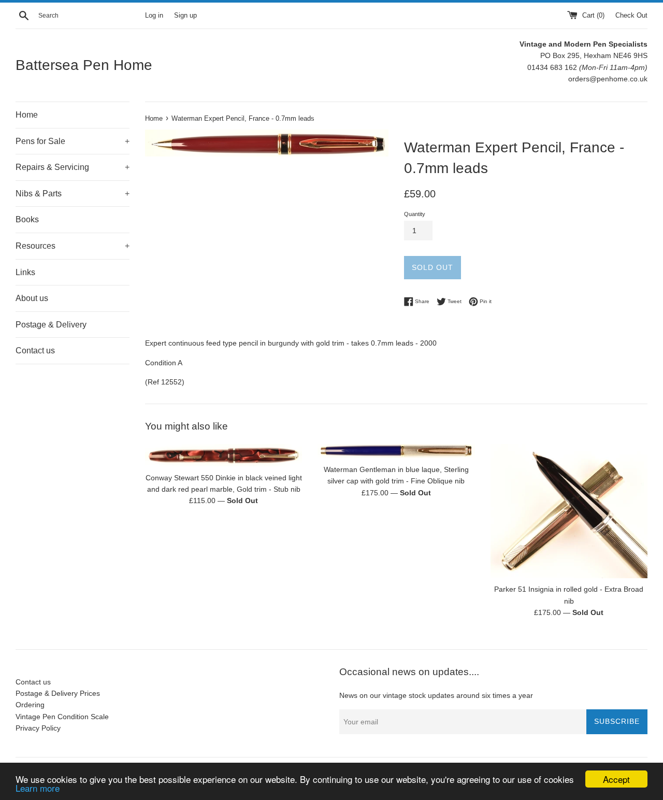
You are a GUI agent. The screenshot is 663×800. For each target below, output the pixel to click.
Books (27, 219)
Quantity (414, 214)
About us (32, 298)
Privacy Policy (38, 728)
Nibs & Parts (72, 193)
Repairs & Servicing (72, 167)
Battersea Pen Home (84, 65)
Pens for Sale (72, 141)
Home (27, 114)
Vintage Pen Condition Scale (62, 716)
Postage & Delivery (51, 324)
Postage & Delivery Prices (58, 693)
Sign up (185, 15)
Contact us (35, 350)
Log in (154, 15)
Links (25, 272)
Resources (72, 245)
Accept (616, 779)
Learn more (38, 787)
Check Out (631, 15)
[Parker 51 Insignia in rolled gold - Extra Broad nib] (569, 511)
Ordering (30, 705)
